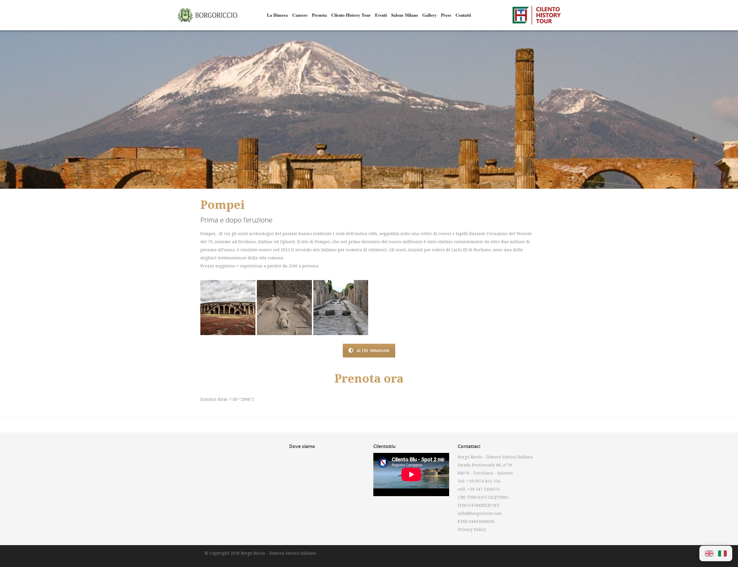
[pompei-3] (340, 307)
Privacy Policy (472, 529)
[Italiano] (722, 553)
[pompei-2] (284, 307)
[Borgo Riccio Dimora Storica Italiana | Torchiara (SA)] (207, 15)
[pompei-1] (227, 307)
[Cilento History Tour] (536, 15)
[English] (709, 553)
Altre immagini (373, 350)
